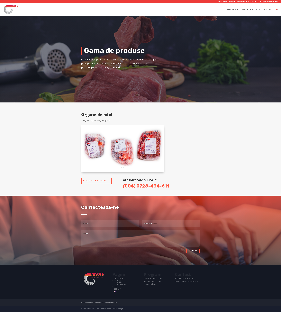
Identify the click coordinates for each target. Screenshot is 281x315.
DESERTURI (121, 284)
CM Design (119, 309)
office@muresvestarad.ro (189, 281)
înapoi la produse (96, 181)
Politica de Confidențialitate (237, 2)
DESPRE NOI (233, 10)
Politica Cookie (222, 2)
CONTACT (268, 10)
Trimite (193, 251)
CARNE (119, 282)
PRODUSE (246, 10)
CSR (258, 10)
